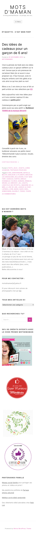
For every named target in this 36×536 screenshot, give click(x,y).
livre (11, 189)
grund (4, 183)
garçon (21, 181)
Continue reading (10, 162)
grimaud (28, 181)
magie (16, 189)
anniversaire (17, 173)
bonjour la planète (16, 175)
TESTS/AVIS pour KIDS (18, 170)
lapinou (5, 189)
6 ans (9, 173)
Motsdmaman (7, 59)
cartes (17, 179)
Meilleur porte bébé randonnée (13, 498)
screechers (6, 191)
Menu (19, 21)
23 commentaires (9, 194)
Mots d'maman (18, 9)
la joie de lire (11, 187)
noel (26, 189)
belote (5, 175)
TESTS (10, 168)
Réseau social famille (10, 483)
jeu (19, 183)
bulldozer (19, 177)
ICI (20, 291)
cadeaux (10, 179)
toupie (28, 191)
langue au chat (24, 187)
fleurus (14, 181)
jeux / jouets (18, 168)
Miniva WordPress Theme (22, 528)
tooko (22, 191)
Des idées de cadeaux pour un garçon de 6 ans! (15, 48)
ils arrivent (13, 183)
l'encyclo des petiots (11, 185)
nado (21, 189)
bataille (26, 173)
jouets (25, 183)
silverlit (15, 191)
